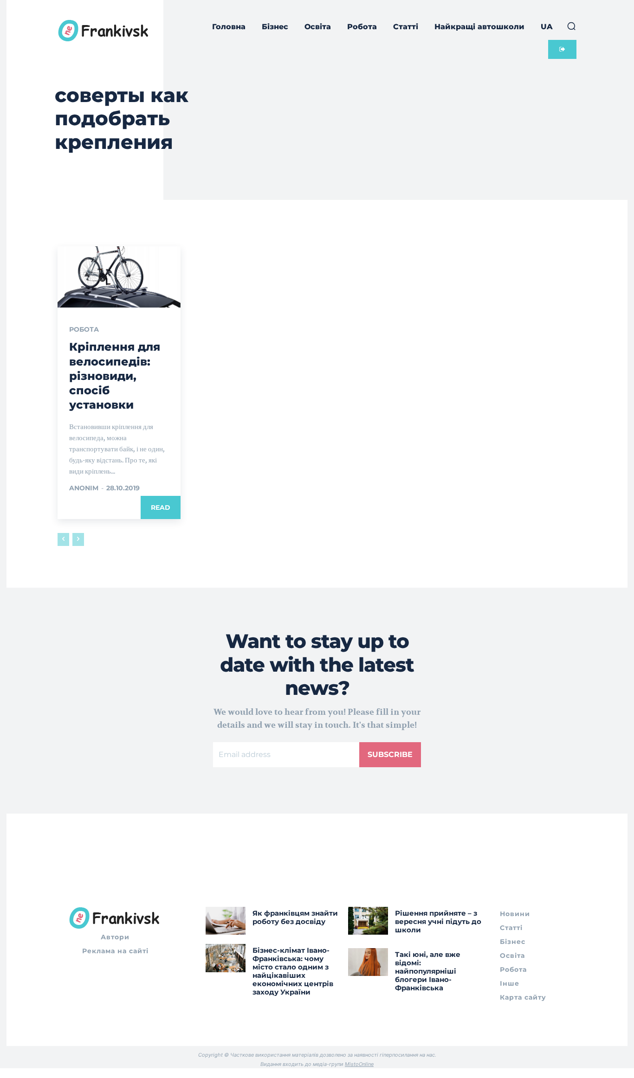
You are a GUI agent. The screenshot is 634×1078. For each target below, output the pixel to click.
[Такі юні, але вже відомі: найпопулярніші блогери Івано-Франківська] (368, 962)
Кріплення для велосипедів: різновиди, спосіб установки (114, 375)
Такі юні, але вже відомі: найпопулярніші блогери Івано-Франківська (427, 971)
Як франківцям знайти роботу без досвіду (295, 917)
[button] (571, 26)
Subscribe (390, 754)
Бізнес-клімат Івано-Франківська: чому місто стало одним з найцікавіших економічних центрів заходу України (292, 971)
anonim (83, 488)
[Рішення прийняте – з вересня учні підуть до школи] (368, 921)
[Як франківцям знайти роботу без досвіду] (226, 921)
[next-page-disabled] (78, 539)
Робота (84, 329)
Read (160, 507)
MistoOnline (359, 1064)
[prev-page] (63, 539)
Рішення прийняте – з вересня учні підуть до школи (438, 921)
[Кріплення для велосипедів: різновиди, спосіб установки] (119, 277)
